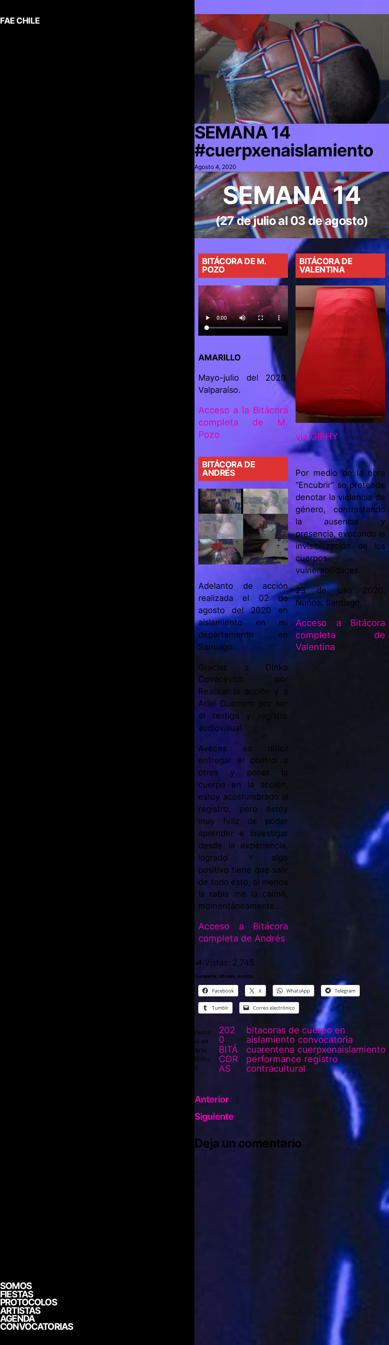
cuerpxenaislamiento (341, 1049)
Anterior (211, 1099)
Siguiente (213, 1116)
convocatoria (325, 1039)
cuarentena (270, 1049)
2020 (227, 1035)
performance (273, 1059)
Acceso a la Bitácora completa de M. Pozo (243, 422)
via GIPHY (317, 436)
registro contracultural (292, 1063)
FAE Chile (20, 20)
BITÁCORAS (228, 1059)
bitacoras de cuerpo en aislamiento (295, 1035)
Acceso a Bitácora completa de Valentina (340, 635)
